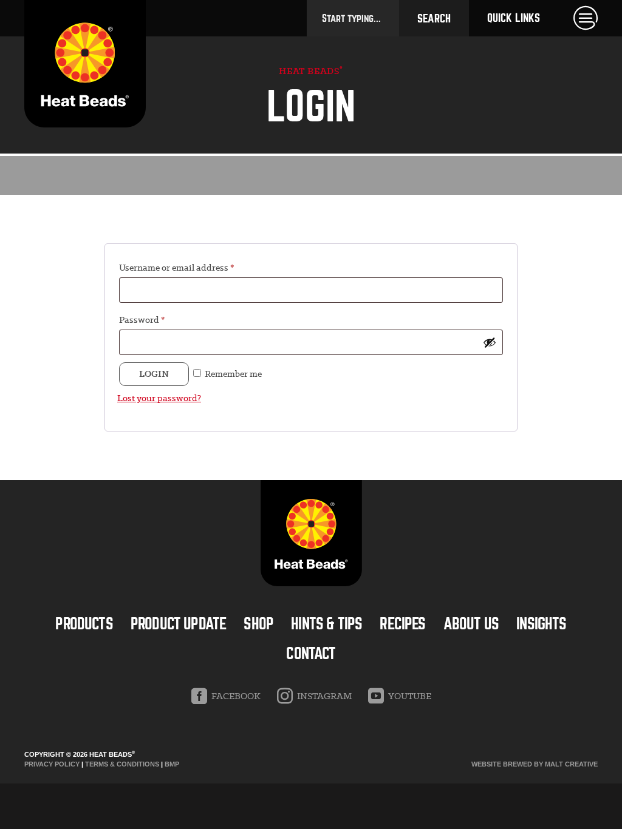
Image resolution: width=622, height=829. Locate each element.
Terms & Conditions (122, 764)
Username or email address (176, 268)
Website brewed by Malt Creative (534, 764)
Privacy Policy (52, 764)
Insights (541, 624)
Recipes (402, 624)
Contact (310, 654)
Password (142, 320)
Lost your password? (159, 398)
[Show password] (489, 342)
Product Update (178, 624)
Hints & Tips (326, 624)
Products (83, 624)
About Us (471, 624)
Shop (258, 624)
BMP (172, 764)
